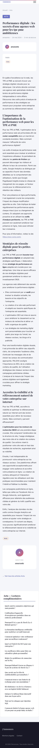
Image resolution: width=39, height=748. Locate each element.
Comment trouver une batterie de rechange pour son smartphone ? (17, 680)
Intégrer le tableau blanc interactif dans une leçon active (18, 695)
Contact (19, 736)
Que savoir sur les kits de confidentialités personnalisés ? (17, 673)
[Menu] (34, 2)
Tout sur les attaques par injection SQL (18, 702)
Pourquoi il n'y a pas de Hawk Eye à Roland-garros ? (18, 623)
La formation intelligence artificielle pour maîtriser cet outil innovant (18, 631)
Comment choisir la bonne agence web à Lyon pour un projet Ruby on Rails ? (19, 709)
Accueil (5, 10)
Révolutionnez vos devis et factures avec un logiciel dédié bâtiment (18, 688)
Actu (10, 10)
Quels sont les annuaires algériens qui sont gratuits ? (19, 607)
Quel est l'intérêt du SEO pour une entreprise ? (18, 645)
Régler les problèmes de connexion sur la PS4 (18, 659)
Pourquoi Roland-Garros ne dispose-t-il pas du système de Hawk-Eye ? (19, 666)
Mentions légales (8, 736)
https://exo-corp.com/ (12, 237)
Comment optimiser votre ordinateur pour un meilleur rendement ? (19, 638)
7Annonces (7, 729)
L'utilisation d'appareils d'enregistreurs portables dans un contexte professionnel (17, 615)
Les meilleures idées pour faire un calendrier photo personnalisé (18, 652)
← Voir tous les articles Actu (14, 576)
